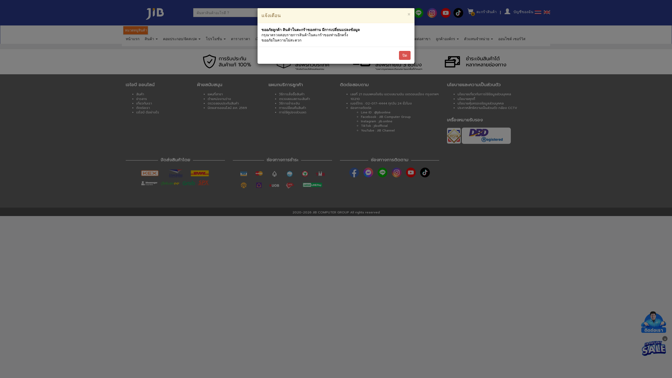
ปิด (404, 55)
